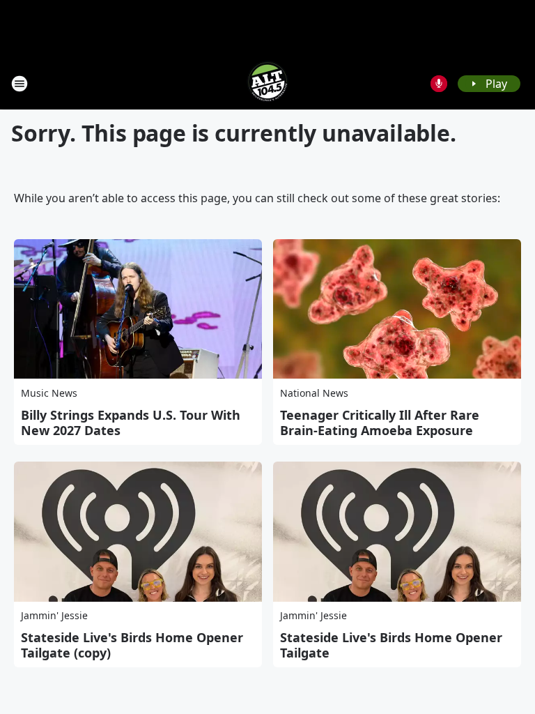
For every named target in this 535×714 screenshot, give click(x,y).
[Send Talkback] (439, 83)
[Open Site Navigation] (19, 83)
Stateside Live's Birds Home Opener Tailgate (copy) (132, 645)
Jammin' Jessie (54, 615)
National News (314, 393)
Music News (49, 393)
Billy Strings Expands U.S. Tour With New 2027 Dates (130, 422)
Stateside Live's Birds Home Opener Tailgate (391, 645)
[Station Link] (267, 83)
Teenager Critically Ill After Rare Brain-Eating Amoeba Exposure (379, 422)
